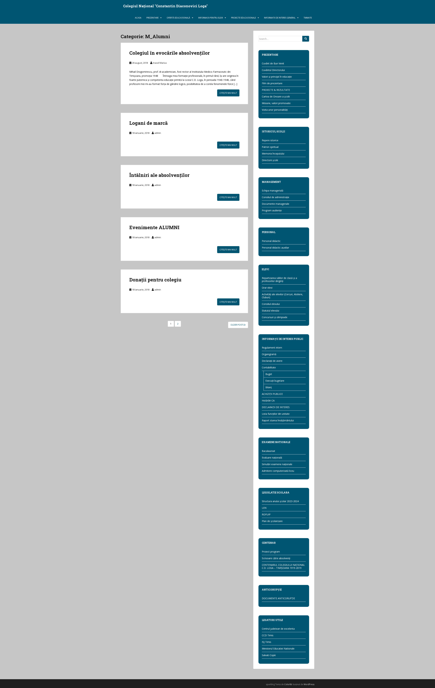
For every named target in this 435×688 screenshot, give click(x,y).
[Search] (305, 39)
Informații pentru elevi (210, 17)
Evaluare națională (272, 457)
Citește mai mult (228, 92)
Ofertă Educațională (178, 17)
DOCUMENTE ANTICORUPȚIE (278, 598)
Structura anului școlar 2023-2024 (280, 501)
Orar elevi (267, 287)
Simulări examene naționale (277, 464)
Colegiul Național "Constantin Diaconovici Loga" (165, 6)
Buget (268, 374)
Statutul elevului (270, 310)
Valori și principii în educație (277, 76)
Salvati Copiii (269, 655)
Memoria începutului (273, 153)
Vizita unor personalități (275, 109)
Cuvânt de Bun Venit (273, 63)
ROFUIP (266, 514)
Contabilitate (269, 367)
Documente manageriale (275, 203)
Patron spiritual (270, 147)
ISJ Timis (266, 642)
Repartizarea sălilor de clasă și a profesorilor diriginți (279, 279)
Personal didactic (271, 241)
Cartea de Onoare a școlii (276, 96)
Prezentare (152, 17)
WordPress (309, 684)
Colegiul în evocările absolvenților (169, 53)
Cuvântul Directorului (273, 70)
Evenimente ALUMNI (154, 227)
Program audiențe (272, 210)
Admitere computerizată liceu (278, 470)
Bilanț (268, 387)
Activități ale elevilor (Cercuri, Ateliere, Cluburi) (282, 296)
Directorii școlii (270, 160)
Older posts (237, 324)
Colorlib (288, 684)
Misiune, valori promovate (276, 103)
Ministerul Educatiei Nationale (278, 648)
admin (157, 132)
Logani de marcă (148, 123)
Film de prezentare (272, 83)
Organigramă (269, 354)
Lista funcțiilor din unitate (276, 413)
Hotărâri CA (268, 400)
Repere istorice (270, 140)
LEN (264, 507)
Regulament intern (272, 347)
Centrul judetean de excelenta (278, 628)
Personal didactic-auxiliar (275, 247)
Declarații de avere (272, 360)
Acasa (138, 17)
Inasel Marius (160, 62)
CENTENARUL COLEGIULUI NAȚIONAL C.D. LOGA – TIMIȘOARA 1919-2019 (283, 566)
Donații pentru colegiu (155, 280)
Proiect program (271, 551)
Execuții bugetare (274, 380)
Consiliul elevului (271, 304)
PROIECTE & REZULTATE (276, 89)
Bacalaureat (268, 451)
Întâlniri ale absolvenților (159, 175)
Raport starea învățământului (278, 420)
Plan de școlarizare (272, 521)
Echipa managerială (272, 190)
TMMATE (308, 17)
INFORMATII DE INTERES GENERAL (279, 17)
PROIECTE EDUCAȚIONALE (243, 17)
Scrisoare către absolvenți (276, 558)
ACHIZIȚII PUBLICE (272, 394)
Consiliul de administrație (275, 197)
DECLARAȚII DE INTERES (276, 407)
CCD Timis (267, 635)
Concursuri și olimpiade (274, 317)
